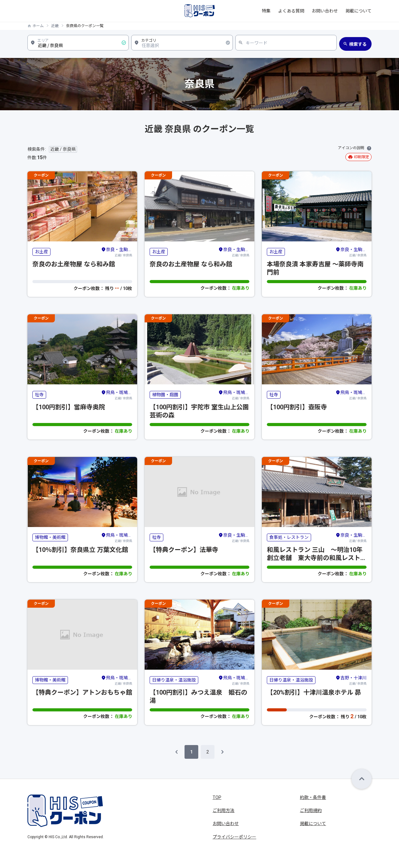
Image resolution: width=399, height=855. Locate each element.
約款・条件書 (313, 797)
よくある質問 (291, 10)
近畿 (55, 26)
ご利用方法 (223, 810)
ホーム (38, 26)
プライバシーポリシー (234, 836)
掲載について (358, 10)
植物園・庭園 (165, 394)
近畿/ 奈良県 (119, 252)
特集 (266, 10)
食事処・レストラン (289, 537)
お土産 (41, 251)
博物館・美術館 (50, 537)
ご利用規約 (311, 810)
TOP (217, 797)
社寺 (39, 394)
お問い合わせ (325, 10)
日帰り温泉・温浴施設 (174, 679)
